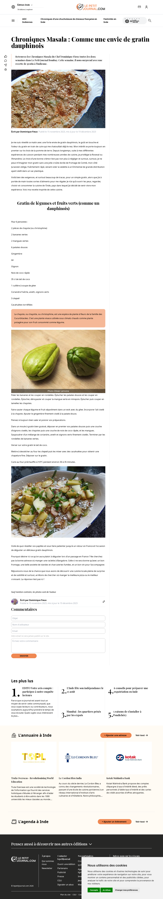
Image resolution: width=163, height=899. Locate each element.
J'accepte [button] (94, 890)
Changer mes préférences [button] (126, 890)
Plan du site (66, 894)
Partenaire (62, 868)
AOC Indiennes (27, 20)
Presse (60, 876)
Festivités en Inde (110, 20)
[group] (143, 20)
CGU (59, 880)
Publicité (61, 872)
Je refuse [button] (107, 890)
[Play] (143, 20)
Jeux (80, 880)
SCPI (80, 865)
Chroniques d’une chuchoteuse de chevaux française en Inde (69, 20)
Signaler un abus (65, 884)
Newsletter (47, 868)
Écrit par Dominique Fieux (24, 131)
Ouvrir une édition (66, 864)
